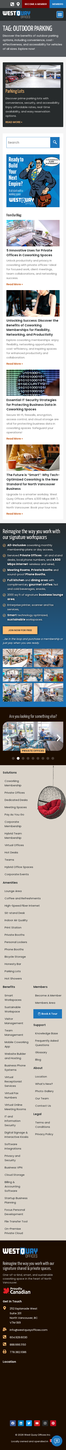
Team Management (14, 1033)
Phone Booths (14, 949)
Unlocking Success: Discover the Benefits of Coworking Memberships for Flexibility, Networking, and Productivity (32, 327)
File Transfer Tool (16, 1221)
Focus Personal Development (15, 1212)
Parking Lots (15, 91)
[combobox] (28, 142)
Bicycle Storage (15, 957)
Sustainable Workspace (13, 1009)
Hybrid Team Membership (13, 836)
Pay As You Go (14, 814)
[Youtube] (37, 1423)
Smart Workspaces (13, 998)
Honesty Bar (13, 964)
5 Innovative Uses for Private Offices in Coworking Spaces (29, 252)
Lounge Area (13, 891)
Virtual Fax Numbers (11, 1095)
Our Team (42, 1098)
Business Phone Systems (15, 1067)
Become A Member (36, 4)
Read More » (14, 122)
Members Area (45, 1003)
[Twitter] (29, 1423)
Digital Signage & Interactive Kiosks (16, 1135)
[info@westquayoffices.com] (4, 1329)
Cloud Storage (15, 1175)
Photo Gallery (44, 1091)
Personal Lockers (16, 942)
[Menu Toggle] (59, 14)
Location (41, 1076)
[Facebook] (13, 1423)
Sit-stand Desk (15, 913)
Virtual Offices (14, 845)
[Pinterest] (53, 1423)
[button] (7, 737)
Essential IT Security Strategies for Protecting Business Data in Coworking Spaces (31, 404)
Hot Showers (13, 978)
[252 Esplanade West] (4, 1308)
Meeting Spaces (16, 807)
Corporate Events (17, 874)
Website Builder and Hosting (15, 1056)
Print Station (13, 927)
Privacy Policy (44, 1134)
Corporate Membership (13, 824)
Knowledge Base (46, 1033)
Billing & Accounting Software (12, 1186)
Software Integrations (13, 1146)
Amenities (10, 883)
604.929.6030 (18, 1337)
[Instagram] (45, 1423)
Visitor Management (14, 1021)
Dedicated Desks (16, 800)
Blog (38, 1059)
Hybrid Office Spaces (19, 867)
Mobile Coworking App (16, 1044)
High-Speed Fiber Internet (22, 906)
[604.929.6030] (4, 1337)
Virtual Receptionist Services (13, 1081)
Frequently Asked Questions (46, 1043)
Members (57, 4)
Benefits (9, 987)
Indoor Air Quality (16, 920)
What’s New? (44, 1084)
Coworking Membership (13, 783)
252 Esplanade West (23, 1308)
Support (39, 1025)
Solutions (10, 772)
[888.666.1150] (4, 1344)
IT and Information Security (13, 1121)
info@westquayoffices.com (28, 1330)
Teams (9, 860)
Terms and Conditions (42, 1125)
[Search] (55, 142)
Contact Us (43, 1106)
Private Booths (15, 935)
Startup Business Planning (16, 1200)
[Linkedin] (21, 1423)
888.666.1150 (18, 1344)
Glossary (41, 1052)
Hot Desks (11, 852)
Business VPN (13, 1167)
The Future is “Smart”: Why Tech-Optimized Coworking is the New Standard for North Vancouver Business (33, 482)
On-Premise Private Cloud (14, 1231)
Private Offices (15, 793)
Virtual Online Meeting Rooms (15, 1107)
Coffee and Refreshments (23, 898)
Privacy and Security (12, 1158)
